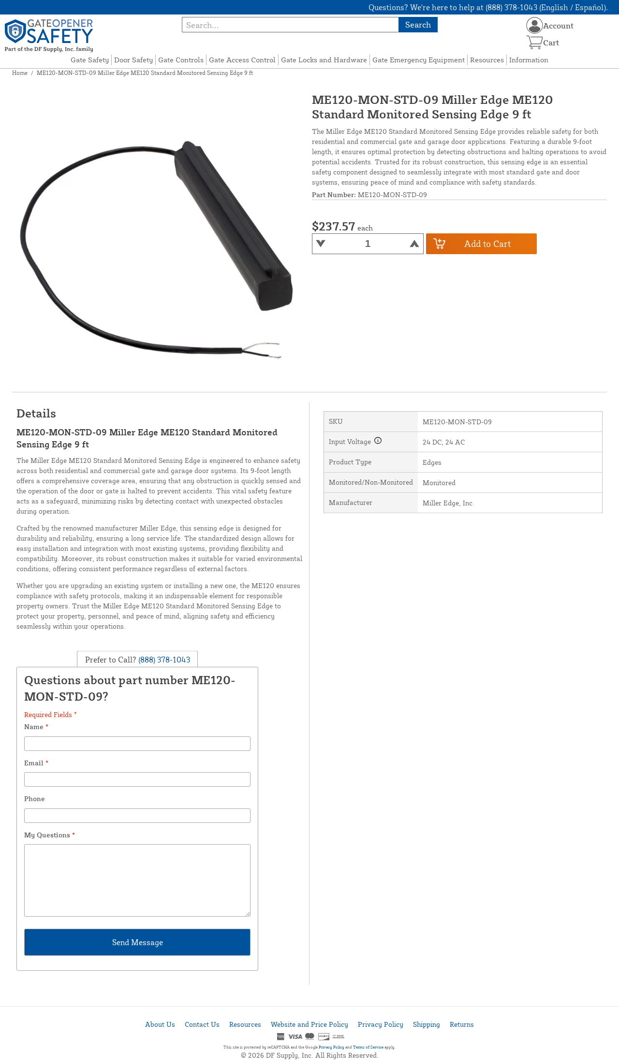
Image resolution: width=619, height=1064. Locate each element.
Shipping (426, 1024)
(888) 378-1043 (163, 659)
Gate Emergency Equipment (418, 59)
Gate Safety (90, 59)
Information (528, 59)
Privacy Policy (380, 1024)
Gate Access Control (242, 59)
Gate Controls (181, 59)
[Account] (534, 25)
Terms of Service (368, 1047)
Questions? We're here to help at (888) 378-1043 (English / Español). (488, 7)
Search (418, 24)
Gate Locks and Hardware (324, 59)
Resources (487, 59)
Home (20, 72)
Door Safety (133, 59)
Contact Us (202, 1024)
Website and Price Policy (309, 1024)
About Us (160, 1024)
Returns (462, 1024)
